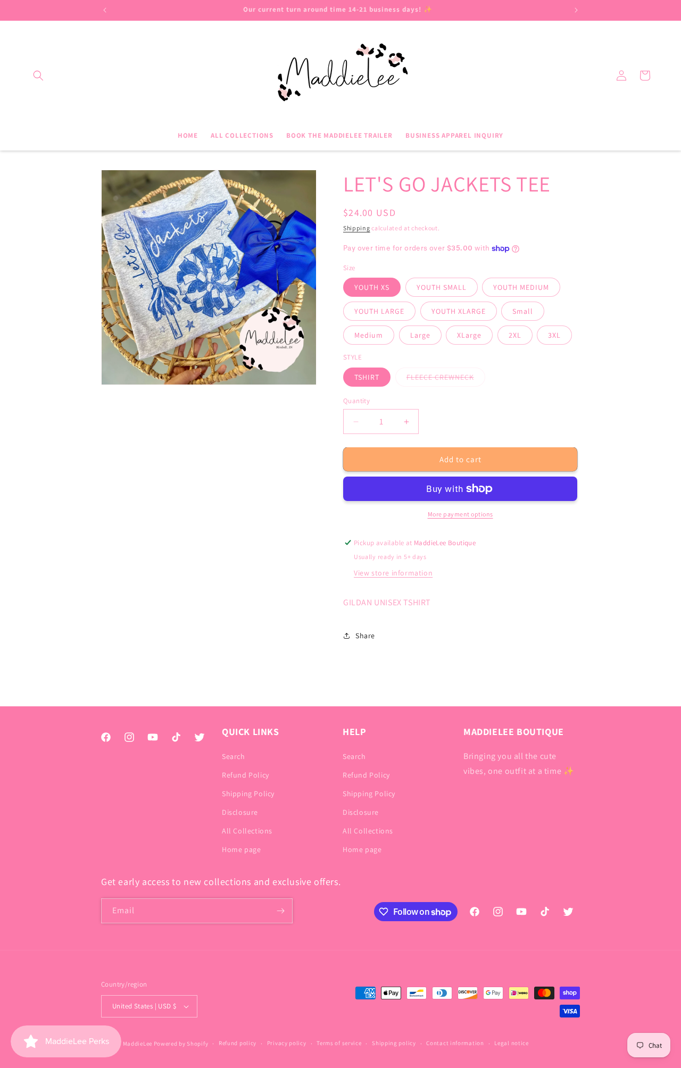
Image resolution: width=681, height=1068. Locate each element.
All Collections (247, 831)
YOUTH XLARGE (458, 311)
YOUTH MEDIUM (521, 287)
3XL (554, 335)
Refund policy (237, 1043)
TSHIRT (366, 377)
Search (233, 756)
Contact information (455, 1043)
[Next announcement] (576, 10)
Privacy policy (286, 1043)
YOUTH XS (371, 287)
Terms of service (339, 1043)
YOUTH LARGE (379, 311)
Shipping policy (394, 1043)
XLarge (469, 335)
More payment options (460, 514)
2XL (515, 335)
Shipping (356, 228)
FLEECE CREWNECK (445, 379)
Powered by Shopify (181, 1043)
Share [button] (365, 635)
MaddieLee (137, 1043)
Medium (368, 335)
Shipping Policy (248, 793)
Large (420, 335)
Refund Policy (245, 775)
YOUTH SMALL (442, 287)
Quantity (356, 400)
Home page (241, 850)
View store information (393, 573)
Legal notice (511, 1043)
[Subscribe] (280, 910)
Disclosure (240, 812)
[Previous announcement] (105, 10)
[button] (38, 75)
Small (522, 311)
